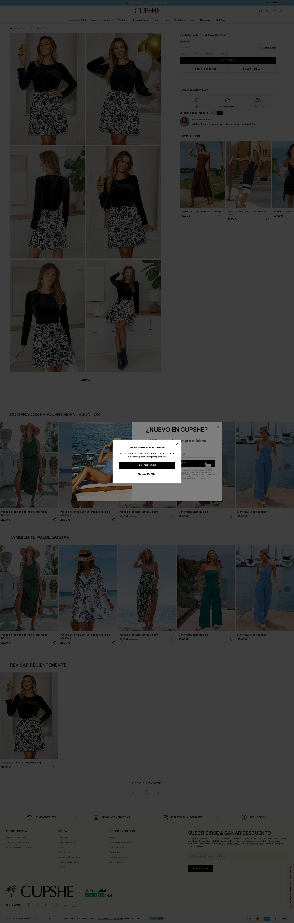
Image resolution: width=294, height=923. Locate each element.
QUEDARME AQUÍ (147, 474)
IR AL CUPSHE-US (147, 465)
